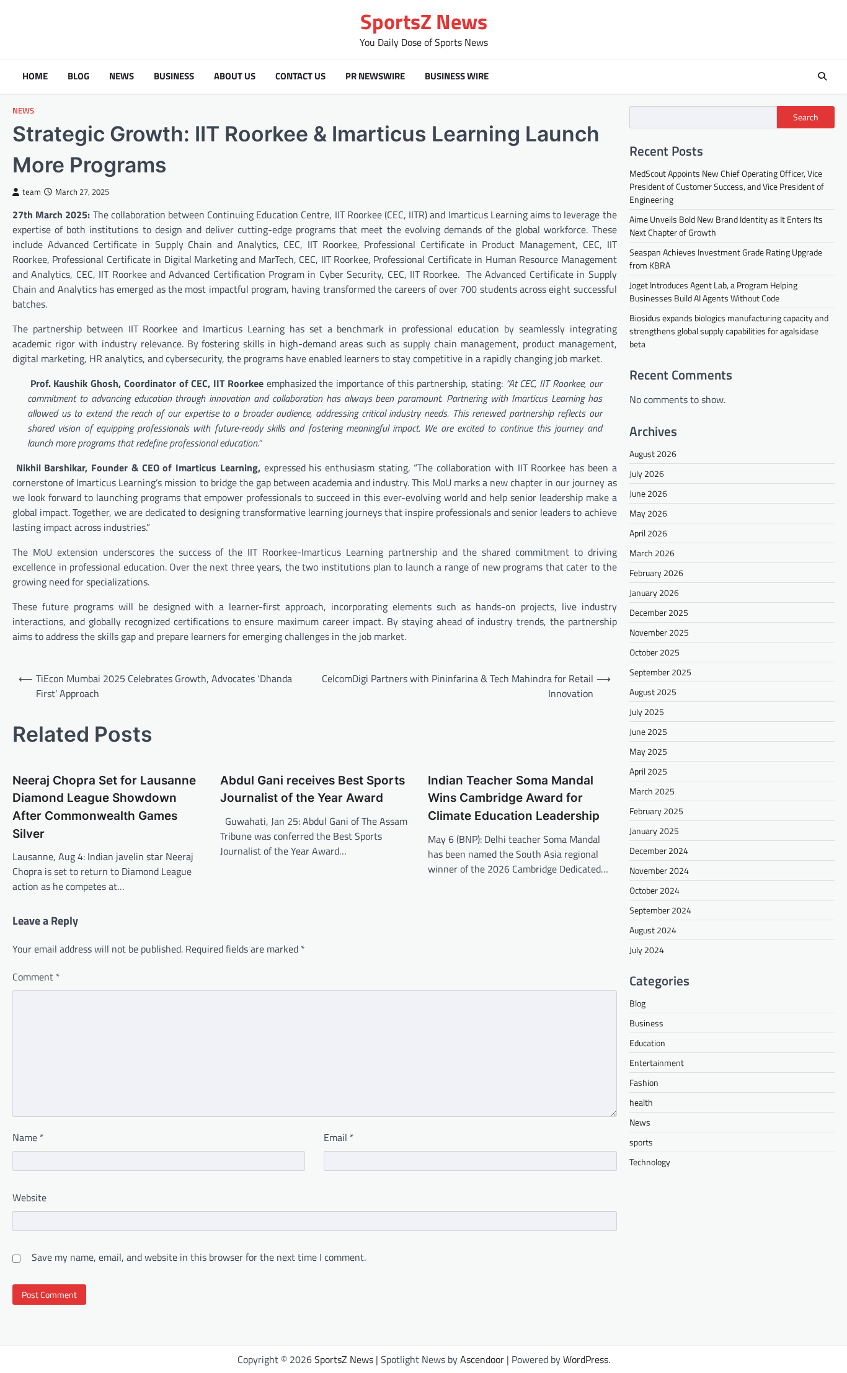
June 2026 (648, 493)
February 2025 (656, 810)
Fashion (644, 1082)
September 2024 (660, 910)
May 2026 (648, 513)
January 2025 (654, 830)
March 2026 (652, 552)
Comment (36, 976)
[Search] (822, 76)
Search (805, 117)
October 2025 (654, 652)
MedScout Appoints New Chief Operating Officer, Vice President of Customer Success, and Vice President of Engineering (726, 186)
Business (174, 76)
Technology (649, 1161)
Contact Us (300, 76)
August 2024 (652, 929)
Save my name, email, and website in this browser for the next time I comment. (199, 1257)
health (641, 1102)
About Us (234, 76)
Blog (78, 76)
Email (339, 1137)
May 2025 (648, 751)
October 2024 (654, 890)
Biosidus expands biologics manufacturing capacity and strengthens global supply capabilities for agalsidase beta (728, 330)
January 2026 (654, 592)
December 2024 (658, 850)
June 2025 (648, 731)
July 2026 (646, 473)
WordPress (585, 1359)
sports (641, 1142)
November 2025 (659, 632)
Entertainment (656, 1062)
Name (28, 1137)
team (31, 192)
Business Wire (457, 76)
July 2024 (646, 949)
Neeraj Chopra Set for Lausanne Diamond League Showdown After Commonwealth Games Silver (104, 807)
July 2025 (646, 711)
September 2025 (660, 671)
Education (647, 1042)
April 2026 (648, 533)
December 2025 (658, 612)
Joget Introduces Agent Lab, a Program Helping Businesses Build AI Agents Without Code (713, 291)
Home (35, 76)
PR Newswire (375, 76)
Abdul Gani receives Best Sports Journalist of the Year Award (312, 789)
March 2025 (652, 791)
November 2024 (659, 870)
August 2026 (652, 453)
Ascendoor (482, 1359)
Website (29, 1197)
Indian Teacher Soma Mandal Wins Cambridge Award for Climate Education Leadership (514, 798)
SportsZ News (423, 21)
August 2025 (652, 691)
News (121, 76)
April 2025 (648, 771)
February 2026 (656, 572)
